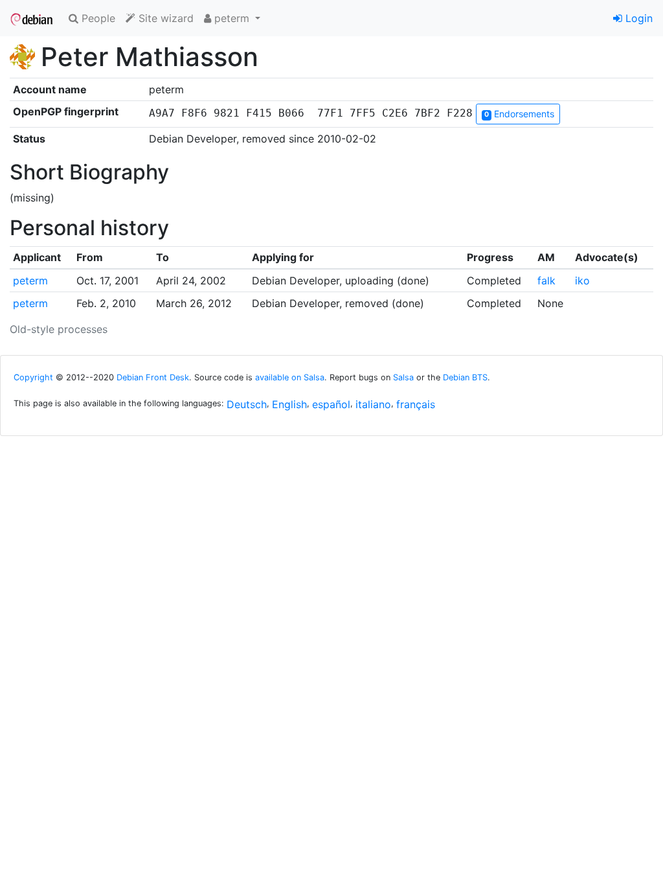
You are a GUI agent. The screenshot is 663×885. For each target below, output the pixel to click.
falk (546, 280)
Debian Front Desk (153, 377)
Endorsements (519, 113)
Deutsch (247, 404)
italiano (373, 404)
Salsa (403, 377)
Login (637, 18)
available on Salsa (289, 377)
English (289, 404)
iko (582, 280)
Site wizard (164, 18)
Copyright (33, 377)
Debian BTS (465, 377)
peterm (30, 280)
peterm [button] (232, 18)
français (415, 404)
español (331, 404)
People (96, 18)
